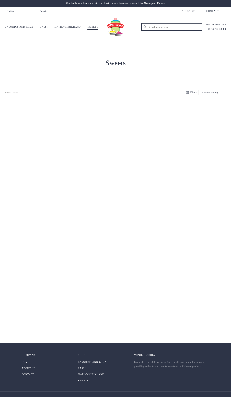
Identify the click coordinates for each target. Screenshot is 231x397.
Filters (193, 92)
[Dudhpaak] (115, 213)
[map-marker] (33, 11)
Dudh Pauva (40, 250)
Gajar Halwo (191, 250)
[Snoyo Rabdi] (191, 292)
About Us (188, 11)
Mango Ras (40, 330)
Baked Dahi (115, 171)
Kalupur (161, 3)
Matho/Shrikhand (67, 27)
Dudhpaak (115, 250)
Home (7, 92)
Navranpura (149, 3)
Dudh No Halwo (191, 171)
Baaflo (40, 171)
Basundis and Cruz (19, 27)
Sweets (92, 27)
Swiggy (10, 11)
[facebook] (20, 11)
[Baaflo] (40, 133)
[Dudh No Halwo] (191, 133)
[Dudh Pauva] (40, 213)
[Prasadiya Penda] (115, 292)
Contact (212, 11)
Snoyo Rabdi (191, 330)
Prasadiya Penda (115, 330)
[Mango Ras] (40, 292)
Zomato (43, 11)
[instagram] (26, 11)
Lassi (44, 27)
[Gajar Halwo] (191, 213)
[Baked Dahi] (115, 133)
